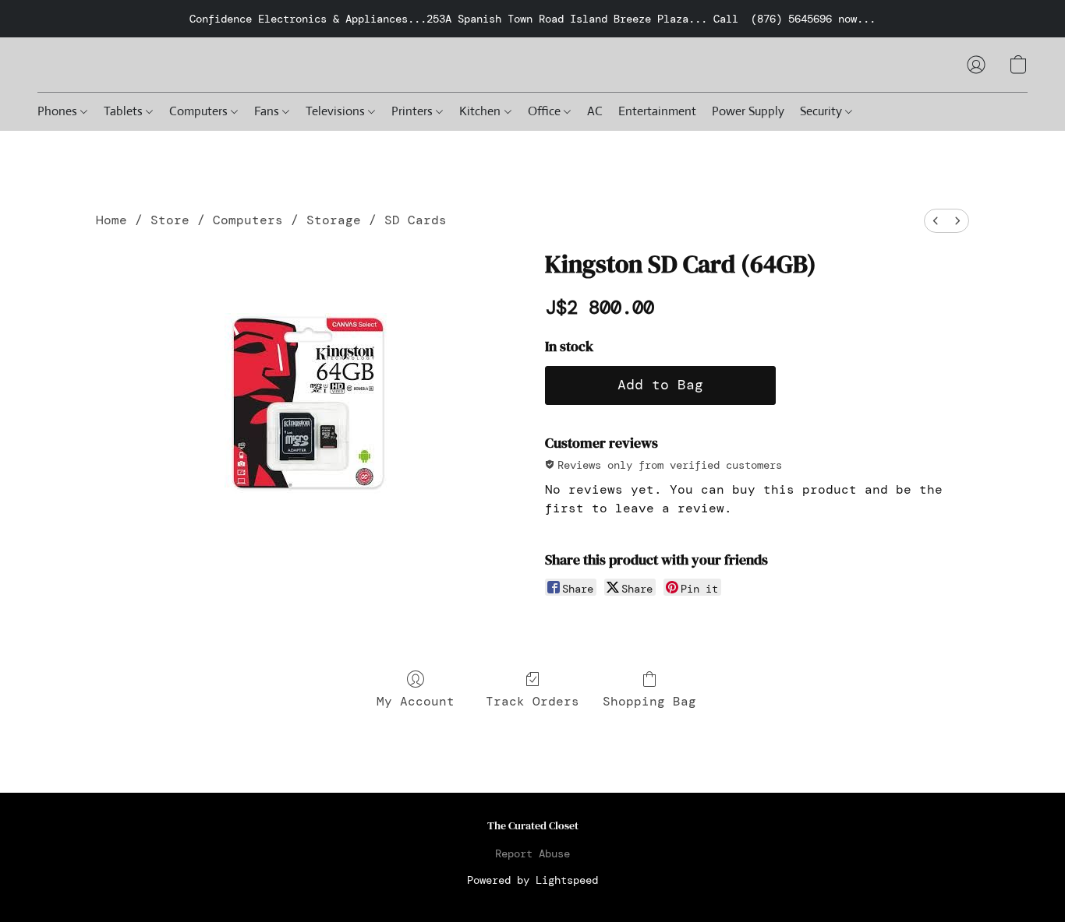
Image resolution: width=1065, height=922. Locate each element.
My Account (416, 701)
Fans (268, 111)
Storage (333, 220)
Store (169, 220)
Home (111, 220)
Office (546, 111)
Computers (200, 111)
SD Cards (415, 220)
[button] (976, 65)
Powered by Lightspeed (532, 880)
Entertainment (657, 111)
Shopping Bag (649, 701)
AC (595, 111)
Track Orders (532, 701)
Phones (58, 111)
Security (822, 111)
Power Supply (748, 111)
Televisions (337, 111)
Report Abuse (532, 853)
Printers (413, 111)
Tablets (125, 111)
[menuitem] (935, 220)
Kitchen (481, 111)
